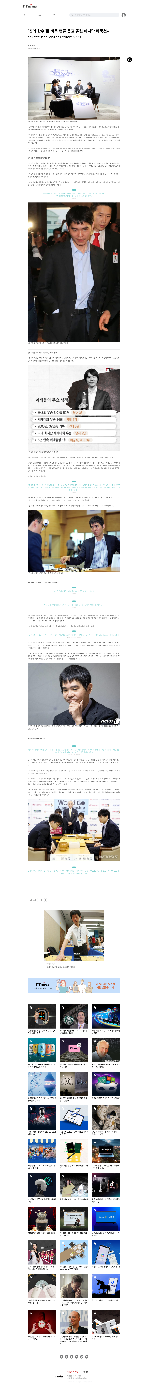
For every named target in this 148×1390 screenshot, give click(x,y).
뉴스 (39, 15)
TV (54, 15)
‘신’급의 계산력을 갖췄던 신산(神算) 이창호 (60, 967)
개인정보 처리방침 (72, 1372)
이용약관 (85, 1372)
